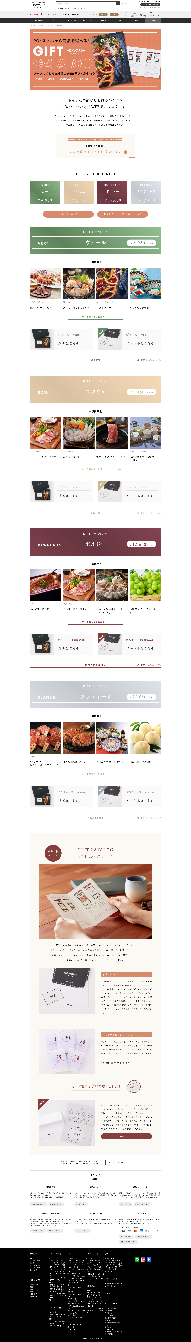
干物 (70, 1276)
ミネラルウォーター (93, 1260)
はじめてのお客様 (111, 1308)
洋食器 (108, 1260)
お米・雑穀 (52, 1312)
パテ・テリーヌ (78, 1267)
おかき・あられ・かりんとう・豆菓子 (57, 1292)
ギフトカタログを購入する (113, 1284)
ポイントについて (81, 1231)
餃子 (74, 1324)
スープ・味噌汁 (72, 1299)
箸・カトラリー (112, 1265)
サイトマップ (109, 1313)
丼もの (77, 1269)
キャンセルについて (141, 1204)
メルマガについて (54, 1231)
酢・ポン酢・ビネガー (94, 1295)
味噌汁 (76, 1301)
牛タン (81, 8)
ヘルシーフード (91, 1306)
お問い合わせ (109, 1327)
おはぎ (61, 1295)
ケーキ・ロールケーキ (57, 1260)
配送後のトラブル (55, 1204)
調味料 (88, 1290)
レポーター (65, 14)
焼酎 (99, 1274)
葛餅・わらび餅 (55, 1289)
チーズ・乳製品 (72, 1313)
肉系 (70, 1287)
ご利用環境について (111, 1315)
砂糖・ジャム (91, 1297)
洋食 (75, 1317)
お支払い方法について (127, 1242)
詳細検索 (124, 3)
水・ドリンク (90, 1258)
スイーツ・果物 (38, 21)
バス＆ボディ (109, 1271)
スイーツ (51, 1258)
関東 (31, 1287)
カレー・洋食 (71, 1315)
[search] (118, 3)
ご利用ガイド (134, 16)
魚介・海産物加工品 (73, 1274)
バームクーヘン (55, 1263)
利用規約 (108, 1320)
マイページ (126, 16)
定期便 (153, 21)
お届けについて (68, 214)
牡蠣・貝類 (74, 1280)
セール (35, 14)
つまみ (74, 8)
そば (56, 1321)
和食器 (114, 1260)
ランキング (46, 14)
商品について (80, 1204)
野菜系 (79, 1287)
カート (157, 16)
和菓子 (51, 1282)
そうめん (62, 1321)
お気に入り (151, 16)
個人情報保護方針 (111, 1318)
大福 (51, 1295)
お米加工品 (57, 1317)
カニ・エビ (79, 1278)
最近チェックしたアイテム (143, 15)
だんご (56, 1295)
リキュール (93, 1278)
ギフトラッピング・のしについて (123, 214)
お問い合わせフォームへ (126, 1136)
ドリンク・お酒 (87, 21)
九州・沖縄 (33, 1296)
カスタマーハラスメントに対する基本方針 (113, 1333)
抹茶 (63, 1293)
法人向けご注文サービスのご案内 (150, 8)
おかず (55, 21)
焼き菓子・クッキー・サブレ (58, 1266)
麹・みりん (96, 1301)
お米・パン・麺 (71, 21)
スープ (71, 1301)
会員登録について (37, 1231)
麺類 (50, 1319)
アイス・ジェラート (57, 1277)
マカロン (58, 1265)
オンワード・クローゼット (150, 5)
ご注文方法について (143, 1237)
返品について (125, 1204)
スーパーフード (92, 1308)
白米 (51, 1314)
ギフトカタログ (136, 21)
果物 (50, 1300)
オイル (89, 1301)
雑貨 (120, 21)
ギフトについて (110, 1329)
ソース (100, 1299)
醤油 (99, 1293)
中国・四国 (33, 1294)
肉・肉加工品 (71, 1258)
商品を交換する (110, 1286)
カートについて (125, 1237)
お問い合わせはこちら (116, 1162)
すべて (32, 1258)
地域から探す (76, 14)
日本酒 (89, 1274)
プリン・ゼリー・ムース (57, 1274)
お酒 (87, 1271)
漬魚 (74, 1276)
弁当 (74, 1329)
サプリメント (94, 1310)
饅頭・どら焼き (55, 1285)
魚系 (74, 1287)
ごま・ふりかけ (95, 1302)
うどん (52, 1321)
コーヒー (93, 1263)
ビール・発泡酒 (95, 1275)
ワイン (95, 1274)
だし (95, 1299)
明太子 (67, 8)
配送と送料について (38, 1204)
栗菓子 (52, 1280)
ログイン (114, 14)
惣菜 (70, 1329)
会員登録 (103, 14)
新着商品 (33, 1253)
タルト (63, 1278)
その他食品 (104, 21)
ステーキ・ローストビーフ (76, 1261)
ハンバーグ (76, 1260)
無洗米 (56, 1314)
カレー (71, 1317)
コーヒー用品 (113, 1267)
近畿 (31, 1292)
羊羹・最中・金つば (58, 1287)
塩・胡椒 (90, 1293)
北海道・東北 (34, 1284)
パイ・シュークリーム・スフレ (57, 1272)
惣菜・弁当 (71, 1327)
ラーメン (52, 1323)
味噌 (95, 1293)
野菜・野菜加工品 (74, 1306)
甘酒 (94, 1269)
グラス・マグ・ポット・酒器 (114, 1261)
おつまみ (70, 1292)
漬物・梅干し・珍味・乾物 (76, 1310)
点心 (70, 1324)
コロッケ (71, 1269)
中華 (68, 1322)
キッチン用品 (109, 1258)
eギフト (56, 14)
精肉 (70, 1260)
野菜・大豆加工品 (73, 1303)
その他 (57, 1280)
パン (50, 1328)
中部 (31, 1289)
